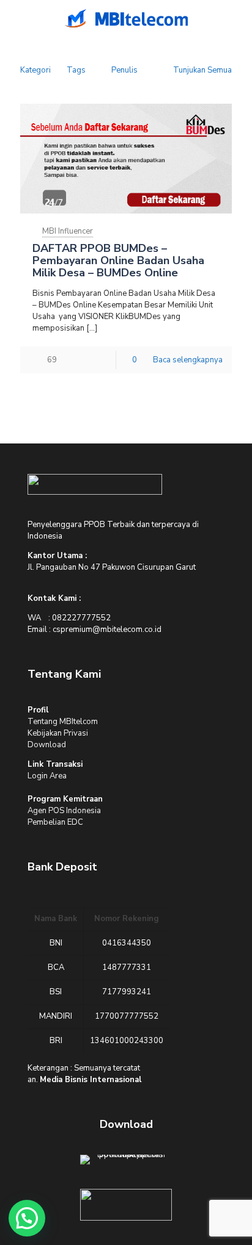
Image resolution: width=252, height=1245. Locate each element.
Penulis (124, 70)
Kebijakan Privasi (58, 733)
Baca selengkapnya (188, 359)
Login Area (47, 775)
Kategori (35, 70)
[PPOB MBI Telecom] (126, 18)
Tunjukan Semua (202, 70)
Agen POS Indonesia (64, 810)
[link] (95, 484)
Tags (76, 70)
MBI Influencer (67, 231)
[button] (27, 1218)
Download (47, 744)
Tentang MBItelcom (63, 721)
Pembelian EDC (55, 822)
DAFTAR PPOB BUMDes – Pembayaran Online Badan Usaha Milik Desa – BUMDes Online (118, 260)
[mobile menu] (16, 18)
